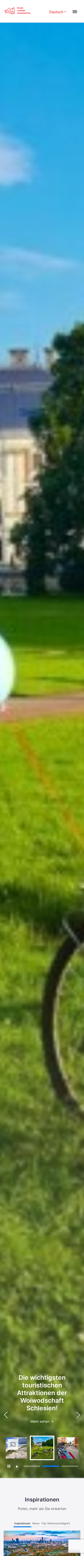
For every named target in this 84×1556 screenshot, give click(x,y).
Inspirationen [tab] (22, 1523)
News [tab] (35, 1523)
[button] (78, 1414)
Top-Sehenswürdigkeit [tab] (55, 1523)
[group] (16, 1448)
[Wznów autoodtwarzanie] (17, 1467)
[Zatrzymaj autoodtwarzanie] (8, 1466)
